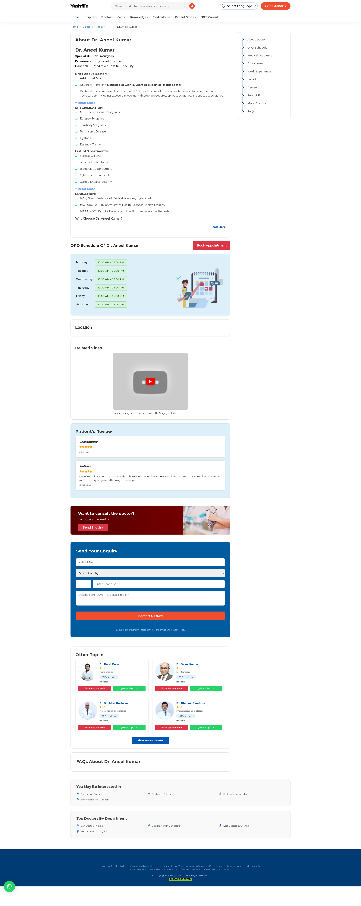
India (100, 26)
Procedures (255, 63)
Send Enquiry (93, 527)
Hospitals (90, 17)
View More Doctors (150, 740)
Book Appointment (212, 245)
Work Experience (259, 71)
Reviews (253, 87)
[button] (9, 886)
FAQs (251, 111)
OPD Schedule (257, 47)
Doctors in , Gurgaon (92, 794)
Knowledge (138, 17)
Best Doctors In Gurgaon (94, 831)
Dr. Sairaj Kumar (187, 664)
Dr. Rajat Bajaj (109, 664)
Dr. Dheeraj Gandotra (191, 702)
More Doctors (256, 103)
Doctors (107, 17)
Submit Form (256, 95)
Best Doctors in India (92, 825)
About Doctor (256, 39)
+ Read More (217, 227)
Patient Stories (185, 17)
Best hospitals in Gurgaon (95, 799)
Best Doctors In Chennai (236, 825)
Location (253, 79)
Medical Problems (259, 55)
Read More (86, 103)
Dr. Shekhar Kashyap (113, 702)
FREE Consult (209, 17)
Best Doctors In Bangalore (166, 825)
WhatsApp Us (130, 688)
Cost (120, 17)
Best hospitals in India (235, 794)
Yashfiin (79, 6)
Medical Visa (161, 17)
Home (75, 17)
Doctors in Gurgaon (163, 794)
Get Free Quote (275, 6)
